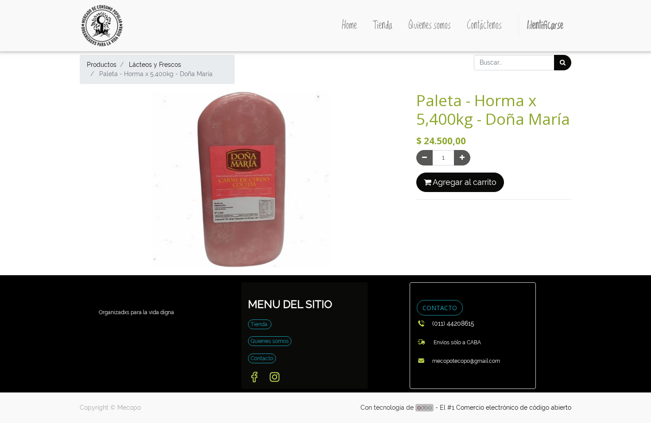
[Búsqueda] (562, 62)
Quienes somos (270, 341)
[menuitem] (349, 25)
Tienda (260, 324)
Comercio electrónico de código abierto (513, 407)
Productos (101, 64)
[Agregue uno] (462, 157)
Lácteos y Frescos (155, 64)
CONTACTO (439, 308)
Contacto (262, 358)
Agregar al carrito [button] (463, 182)
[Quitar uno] (424, 157)
